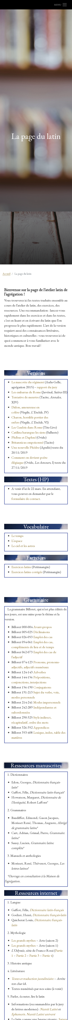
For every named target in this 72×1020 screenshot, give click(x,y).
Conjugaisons (42, 687)
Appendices (41, 727)
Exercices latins (21, 567)
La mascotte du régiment (27, 382)
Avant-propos (42, 627)
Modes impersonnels (46, 702)
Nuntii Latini (49, 1009)
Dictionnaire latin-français (47, 910)
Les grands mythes (23, 940)
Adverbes (39, 672)
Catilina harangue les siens (28, 432)
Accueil (6, 273)
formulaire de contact (25, 499)
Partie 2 (21, 955)
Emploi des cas (42, 637)
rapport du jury (47, 387)
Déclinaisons (41, 632)
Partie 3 (34, 955)
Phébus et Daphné (23, 437)
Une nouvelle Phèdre (25, 447)
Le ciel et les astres (23, 546)
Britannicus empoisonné (27, 442)
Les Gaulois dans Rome (26, 427)
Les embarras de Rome (26, 392)
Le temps (17, 536)
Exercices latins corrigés (26, 572)
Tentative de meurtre (25, 397)
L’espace (16, 541)
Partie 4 (47, 955)
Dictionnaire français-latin (49, 915)
